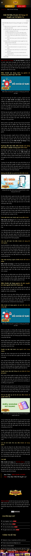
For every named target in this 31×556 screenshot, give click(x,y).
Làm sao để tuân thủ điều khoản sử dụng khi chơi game (17, 36)
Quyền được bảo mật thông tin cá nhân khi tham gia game (17, 50)
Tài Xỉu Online (20, 462)
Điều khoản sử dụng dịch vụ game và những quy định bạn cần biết (16, 27)
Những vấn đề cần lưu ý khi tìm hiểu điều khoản (16, 32)
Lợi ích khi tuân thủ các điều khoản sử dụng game (17, 55)
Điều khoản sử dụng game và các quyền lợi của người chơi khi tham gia (16, 41)
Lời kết (6, 56)
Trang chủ (3, 9)
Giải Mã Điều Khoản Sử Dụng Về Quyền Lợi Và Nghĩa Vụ (15, 23)
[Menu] (2, 2)
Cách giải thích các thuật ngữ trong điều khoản (17, 33)
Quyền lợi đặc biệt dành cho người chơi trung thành (16, 47)
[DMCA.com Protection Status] (15, 511)
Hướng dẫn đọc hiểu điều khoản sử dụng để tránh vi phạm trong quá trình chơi (16, 30)
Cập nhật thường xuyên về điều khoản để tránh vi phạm (17, 39)
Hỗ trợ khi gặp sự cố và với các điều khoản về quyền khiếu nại (16, 53)
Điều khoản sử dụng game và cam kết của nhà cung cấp (17, 45)
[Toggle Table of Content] (26, 21)
